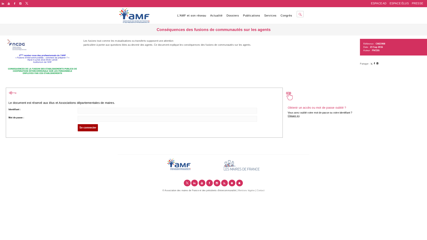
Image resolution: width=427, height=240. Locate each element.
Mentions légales (246, 190)
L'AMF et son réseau (191, 15)
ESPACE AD (379, 3)
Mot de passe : (16, 117)
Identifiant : (15, 109)
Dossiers (233, 15)
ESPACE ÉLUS (399, 3)
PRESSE (417, 3)
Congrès (286, 15)
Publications (251, 15)
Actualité (216, 15)
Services (270, 15)
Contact (261, 190)
